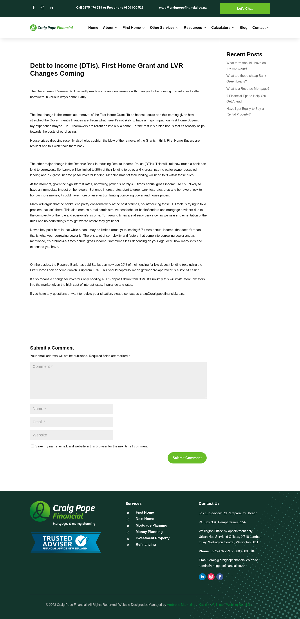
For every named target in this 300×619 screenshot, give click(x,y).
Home (93, 27)
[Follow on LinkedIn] (51, 7)
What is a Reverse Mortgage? (247, 88)
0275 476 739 (220, 551)
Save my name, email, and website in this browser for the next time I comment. (91, 446)
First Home (132, 27)
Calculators (220, 27)
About (108, 27)
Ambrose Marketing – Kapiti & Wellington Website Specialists (210, 604)
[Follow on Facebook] (33, 7)
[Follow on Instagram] (42, 7)
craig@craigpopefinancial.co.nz (231, 560)
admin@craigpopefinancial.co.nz (222, 566)
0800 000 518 (244, 551)
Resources (193, 27)
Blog (244, 27)
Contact (259, 27)
